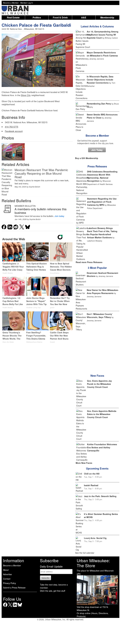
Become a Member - (11, 2)
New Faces (97, 376)
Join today (59, 216)
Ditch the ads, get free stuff (52, 590)
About (6, 569)
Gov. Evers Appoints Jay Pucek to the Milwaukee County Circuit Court (99, 383)
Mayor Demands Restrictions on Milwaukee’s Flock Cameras (102, 54)
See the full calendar (84, 552)
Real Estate (13, 17)
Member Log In (26, 2)
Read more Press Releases (89, 262)
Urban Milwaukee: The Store (93, 562)
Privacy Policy (9, 583)
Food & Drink (60, 17)
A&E (83, 17)
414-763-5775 (11, 126)
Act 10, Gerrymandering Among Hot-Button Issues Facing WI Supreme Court (102, 34)
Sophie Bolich (34, 186)
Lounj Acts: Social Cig (95, 538)
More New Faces (84, 462)
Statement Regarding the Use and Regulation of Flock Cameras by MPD (102, 201)
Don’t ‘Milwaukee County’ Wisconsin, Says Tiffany (100, 316)
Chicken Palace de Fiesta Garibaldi (36, 25)
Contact (6, 578)
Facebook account (14, 131)
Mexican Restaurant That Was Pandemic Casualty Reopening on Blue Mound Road (41, 173)
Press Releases (97, 166)
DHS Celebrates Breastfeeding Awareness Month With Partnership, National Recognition (102, 176)
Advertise (7, 574)
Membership (107, 17)
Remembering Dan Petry (99, 103)
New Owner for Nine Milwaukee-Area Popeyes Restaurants (103, 292)
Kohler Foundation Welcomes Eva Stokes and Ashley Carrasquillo (102, 447)
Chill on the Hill (91, 473)
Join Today (97, 149)
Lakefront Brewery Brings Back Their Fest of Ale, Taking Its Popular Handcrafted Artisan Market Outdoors (102, 233)
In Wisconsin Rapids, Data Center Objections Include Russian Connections (100, 79)
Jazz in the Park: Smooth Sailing (100, 496)
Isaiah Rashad (91, 485)
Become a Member (97, 135)
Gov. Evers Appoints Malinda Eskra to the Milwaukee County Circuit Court (101, 414)
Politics (37, 17)
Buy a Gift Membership (86, 158)
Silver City (26, 95)
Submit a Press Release (14, 587)
